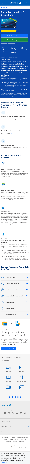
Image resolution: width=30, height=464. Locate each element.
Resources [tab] (15, 432)
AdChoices (21, 441)
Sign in (27, 2)
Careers (5, 439)
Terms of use (23, 439)
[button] (28, 452)
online (12, 133)
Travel (9, 391)
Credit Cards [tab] (15, 421)
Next (21, 397)
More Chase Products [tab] (15, 426)
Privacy (11, 439)
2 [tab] (15, 397)
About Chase (5, 437)
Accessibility (8, 441)
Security (16, 439)
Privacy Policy (5, 462)
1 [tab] (12, 397)
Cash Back (8, 381)
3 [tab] (18, 397)
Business (22, 391)
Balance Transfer (21, 381)
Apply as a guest (19, 40)
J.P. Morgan (13, 437)
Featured (8, 371)
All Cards (22, 371)
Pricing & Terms (11, 43)
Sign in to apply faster (18, 36)
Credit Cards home (7, 7)
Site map (15, 441)
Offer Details (4, 43)
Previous (9, 397)
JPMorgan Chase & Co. (22, 437)
